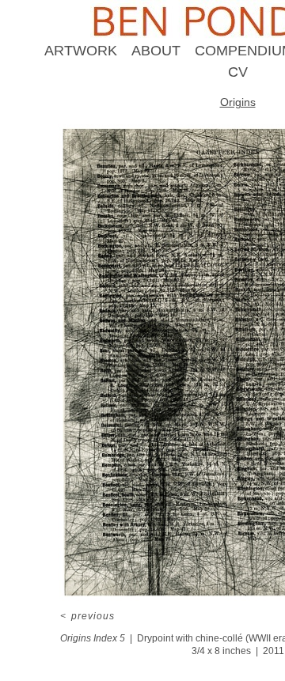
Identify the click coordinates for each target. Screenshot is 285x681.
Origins (238, 102)
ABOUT (155, 51)
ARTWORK (80, 51)
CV (238, 72)
